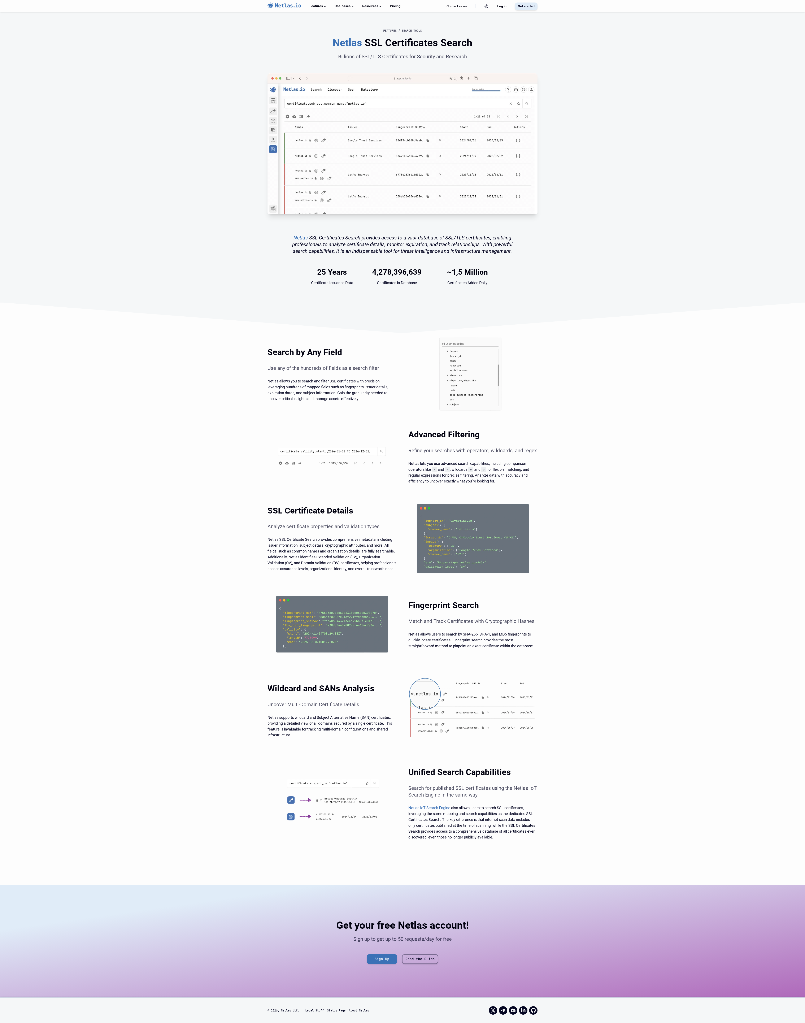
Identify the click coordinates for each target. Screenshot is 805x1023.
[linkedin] (523, 1010)
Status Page (336, 1010)
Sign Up (382, 959)
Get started (526, 6)
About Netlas (359, 1010)
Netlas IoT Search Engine (429, 808)
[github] (533, 1010)
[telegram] (503, 1010)
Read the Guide (420, 959)
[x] (493, 1010)
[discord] (513, 1010)
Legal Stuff (314, 1010)
